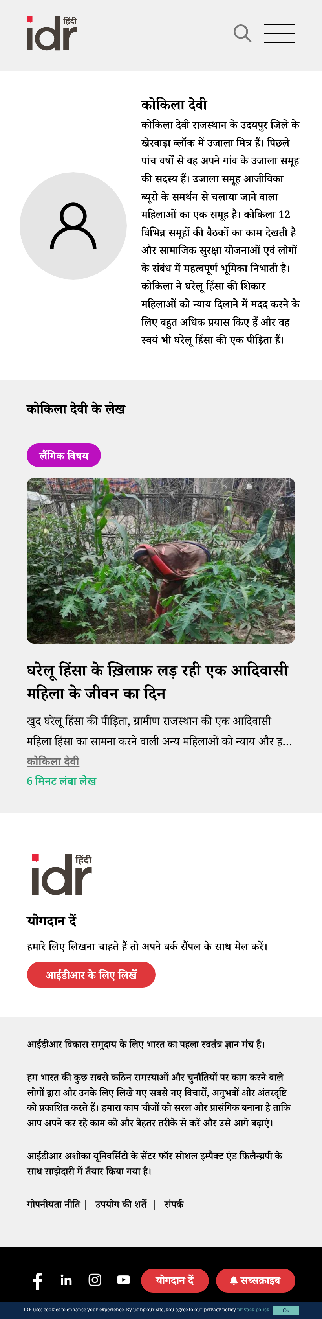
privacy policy (253, 1310)
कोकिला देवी (53, 762)
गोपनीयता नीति (53, 1206)
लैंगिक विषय (63, 458)
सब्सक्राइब (260, 1282)
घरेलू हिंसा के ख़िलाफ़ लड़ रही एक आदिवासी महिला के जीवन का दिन (157, 684)
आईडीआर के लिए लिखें (91, 977)
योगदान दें (175, 1282)
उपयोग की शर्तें (120, 1206)
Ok (286, 1310)
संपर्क (174, 1206)
